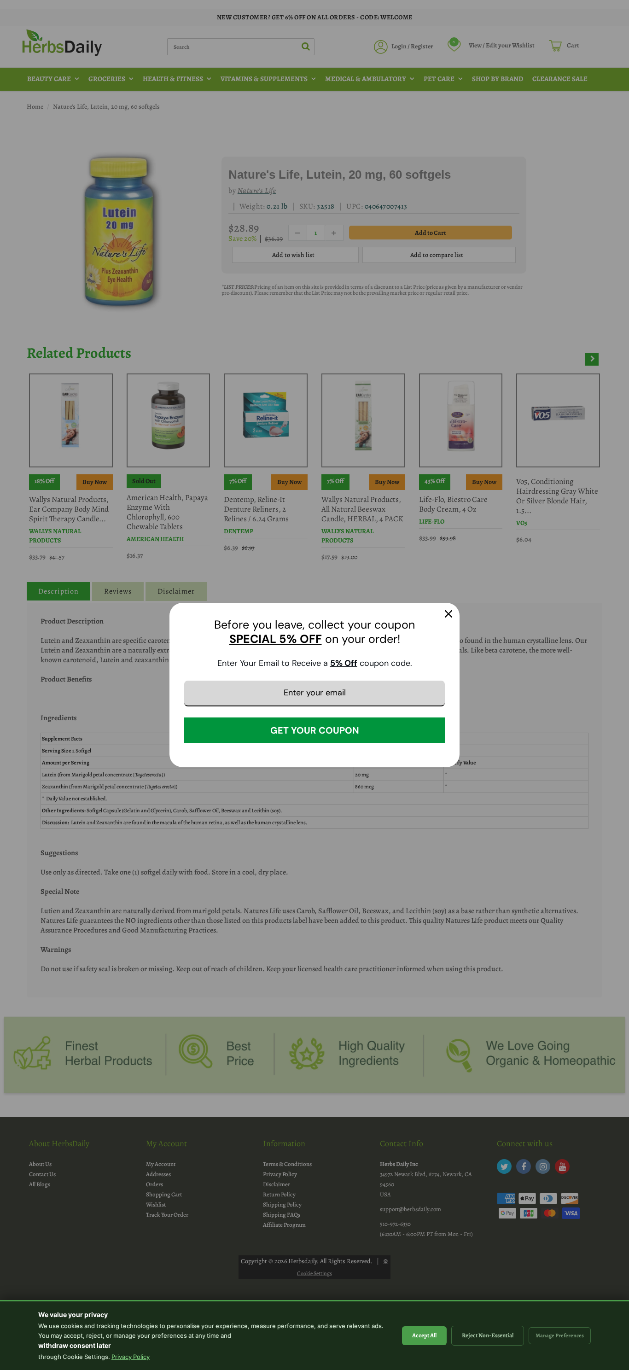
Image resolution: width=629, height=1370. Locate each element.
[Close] (448, 614)
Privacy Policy (130, 1356)
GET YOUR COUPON (314, 730)
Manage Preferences (560, 1335)
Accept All (424, 1335)
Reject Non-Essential (487, 1335)
